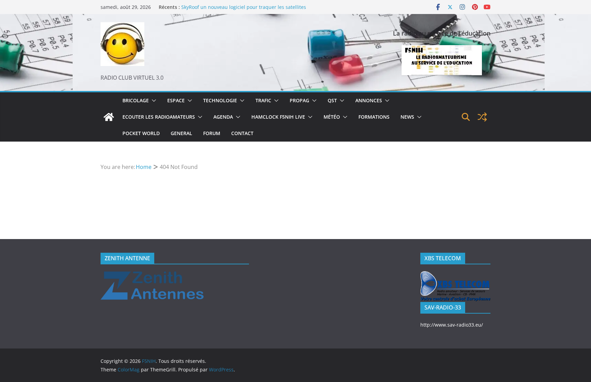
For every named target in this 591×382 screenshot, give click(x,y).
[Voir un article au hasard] (482, 117)
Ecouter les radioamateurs (158, 117)
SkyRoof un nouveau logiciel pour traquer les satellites (243, 9)
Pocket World (141, 133)
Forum (211, 133)
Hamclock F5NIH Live (278, 117)
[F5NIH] (109, 117)
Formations (374, 117)
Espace (176, 100)
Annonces (368, 100)
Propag (299, 100)
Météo (332, 117)
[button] (152, 100)
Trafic (263, 100)
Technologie (220, 100)
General (181, 133)
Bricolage (135, 100)
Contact (242, 133)
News (407, 117)
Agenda (223, 117)
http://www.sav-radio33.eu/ (451, 324)
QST (332, 100)
